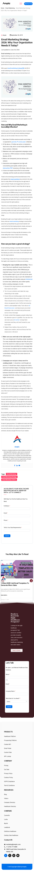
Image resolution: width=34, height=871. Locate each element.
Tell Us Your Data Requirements (13, 527)
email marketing (14, 221)
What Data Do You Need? (13, 698)
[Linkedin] (17, 465)
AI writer (16, 320)
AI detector (29, 279)
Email (6, 513)
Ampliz (4, 35)
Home (2, 8)
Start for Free (28, 3)
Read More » (4, 595)
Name (8, 674)
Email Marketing (10, 8)
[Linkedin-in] (13, 855)
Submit (7, 535)
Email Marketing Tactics (9, 479)
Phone (6, 520)
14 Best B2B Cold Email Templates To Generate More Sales (15, 584)
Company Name (10, 691)
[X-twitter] (9, 855)
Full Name (7, 506)
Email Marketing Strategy (9, 477)
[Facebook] (14, 465)
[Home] (6, 3)
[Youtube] (19, 465)
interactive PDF (8, 168)
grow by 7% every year (19, 142)
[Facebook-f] (5, 855)
